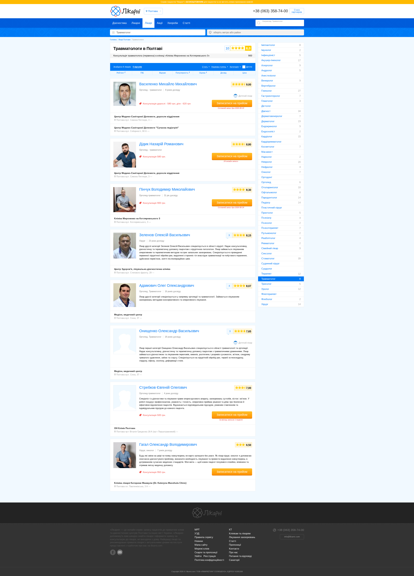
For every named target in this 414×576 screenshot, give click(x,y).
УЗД (197, 533)
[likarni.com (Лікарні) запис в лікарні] (125, 11)
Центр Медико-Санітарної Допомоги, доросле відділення (146, 116)
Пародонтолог (269, 197)
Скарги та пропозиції (206, 552)
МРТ (197, 529)
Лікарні (135, 23)
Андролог (266, 70)
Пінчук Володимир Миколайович (167, 189)
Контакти (234, 548)
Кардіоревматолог (271, 141)
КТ (230, 529)
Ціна (244, 73)
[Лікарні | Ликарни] (207, 512)
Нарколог (266, 156)
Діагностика (119, 23)
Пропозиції (235, 544)
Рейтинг (120, 73)
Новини (199, 541)
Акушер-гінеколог (271, 60)
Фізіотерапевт (269, 294)
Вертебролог (268, 85)
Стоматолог (267, 258)
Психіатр (266, 217)
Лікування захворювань (242, 537)
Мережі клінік (202, 548)
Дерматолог (267, 121)
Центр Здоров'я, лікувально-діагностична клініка (142, 269)
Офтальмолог (269, 192)
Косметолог (267, 146)
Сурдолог (266, 268)
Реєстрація (209, 556)
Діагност (266, 111)
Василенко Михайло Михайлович (168, 84)
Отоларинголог (269, 187)
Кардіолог (266, 136)
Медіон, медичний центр (128, 314)
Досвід (223, 73)
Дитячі (249, 67)
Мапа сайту (201, 544)
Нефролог (266, 167)
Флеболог (266, 299)
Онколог (266, 172)
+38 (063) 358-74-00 (270, 11)
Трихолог (266, 283)
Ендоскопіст (268, 131)
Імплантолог (268, 45)
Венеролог (267, 80)
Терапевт (266, 273)
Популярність (182, 73)
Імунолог (266, 50)
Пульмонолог (268, 233)
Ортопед (266, 182)
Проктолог (267, 212)
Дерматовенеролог (271, 116)
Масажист (267, 151)
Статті (186, 23)
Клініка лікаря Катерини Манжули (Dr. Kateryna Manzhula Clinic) (150, 483)
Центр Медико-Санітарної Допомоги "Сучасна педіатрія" (146, 127)
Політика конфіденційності (209, 560)
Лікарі (148, 23)
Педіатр (265, 202)
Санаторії (234, 560)
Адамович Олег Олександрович (166, 285)
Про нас (233, 552)
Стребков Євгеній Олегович (163, 387)
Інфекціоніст (268, 55)
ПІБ (142, 73)
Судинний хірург (270, 263)
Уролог (265, 289)
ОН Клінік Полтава (124, 428)
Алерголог (267, 65)
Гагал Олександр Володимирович (168, 444)
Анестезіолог (268, 75)
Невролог (266, 161)
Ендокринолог (269, 126)
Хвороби (172, 23)
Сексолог (266, 253)
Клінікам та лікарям (240, 533)
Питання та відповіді (240, 556)
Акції (160, 23)
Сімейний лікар (269, 248)
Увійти (198, 556)
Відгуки (162, 73)
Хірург (264, 304)
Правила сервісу (204, 537)
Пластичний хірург (271, 207)
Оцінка (202, 73)
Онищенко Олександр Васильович (169, 331)
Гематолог (267, 101)
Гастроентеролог (270, 96)
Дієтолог (266, 106)
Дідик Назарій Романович (161, 144)
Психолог (266, 223)
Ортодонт (266, 177)
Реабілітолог (268, 238)
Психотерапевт (269, 228)
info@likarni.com (292, 536)
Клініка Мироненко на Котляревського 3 (137, 218)
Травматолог (268, 278)
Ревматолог (267, 243)
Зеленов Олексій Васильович (164, 235)
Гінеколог (266, 90)
